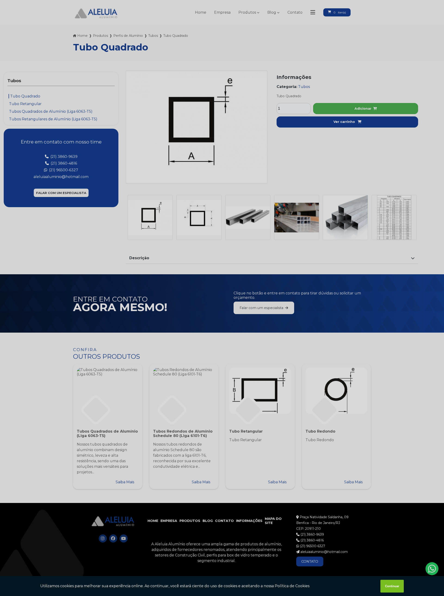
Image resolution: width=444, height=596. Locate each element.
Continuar (392, 586)
